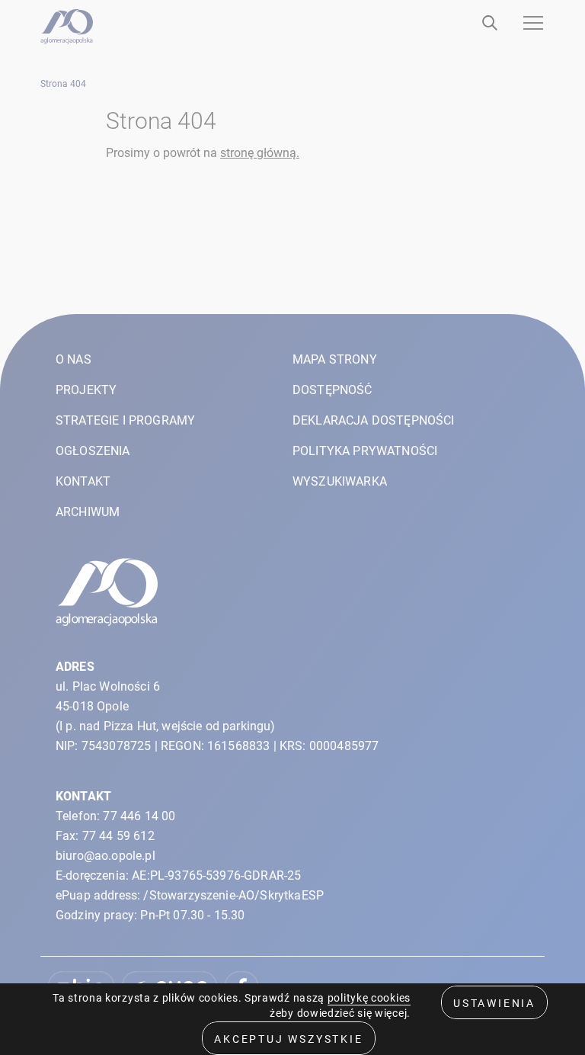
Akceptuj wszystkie (288, 1039)
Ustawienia (494, 1003)
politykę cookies (369, 998)
